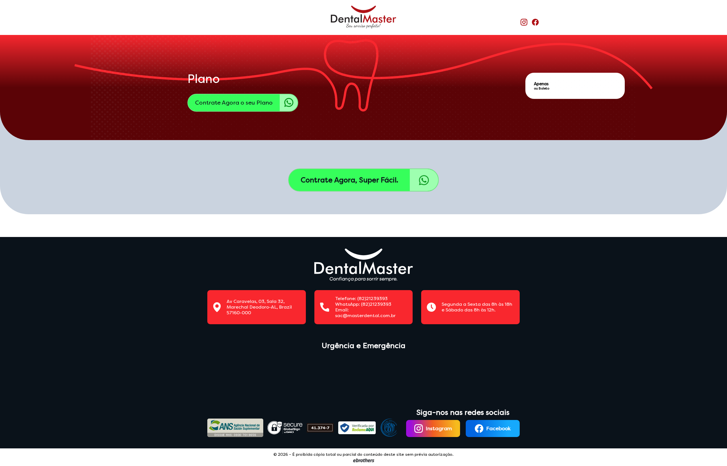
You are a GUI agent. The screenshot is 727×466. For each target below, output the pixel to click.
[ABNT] (389, 428)
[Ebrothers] (363, 460)
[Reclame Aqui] (357, 428)
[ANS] (235, 428)
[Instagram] (524, 22)
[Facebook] (535, 22)
